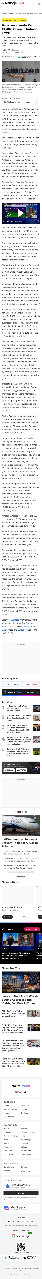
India (23, 1136)
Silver (4, 630)
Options (24, 1113)
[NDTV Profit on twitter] (14, 1221)
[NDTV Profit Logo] (21, 1085)
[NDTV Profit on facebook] (9, 1221)
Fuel (24, 626)
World (6, 1139)
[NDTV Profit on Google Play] (11, 1257)
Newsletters (9, 1167)
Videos (24, 1147)
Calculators (26, 1155)
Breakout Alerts (10, 1109)
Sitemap (35, 1268)
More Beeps (20, 877)
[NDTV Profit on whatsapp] (32, 1221)
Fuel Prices (8, 1154)
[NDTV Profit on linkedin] (23, 1221)
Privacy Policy (26, 1268)
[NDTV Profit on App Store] (30, 1257)
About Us (7, 1268)
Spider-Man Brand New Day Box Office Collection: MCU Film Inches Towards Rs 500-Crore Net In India (13, 1029)
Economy (7, 1132)
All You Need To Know (12, 907)
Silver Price (26, 1151)
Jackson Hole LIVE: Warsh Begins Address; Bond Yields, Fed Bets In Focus (20, 999)
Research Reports (28, 1132)
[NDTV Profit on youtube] (28, 1221)
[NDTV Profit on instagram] (18, 1221)
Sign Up (21, 1193)
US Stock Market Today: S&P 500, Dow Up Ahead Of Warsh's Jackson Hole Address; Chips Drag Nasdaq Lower (13, 1046)
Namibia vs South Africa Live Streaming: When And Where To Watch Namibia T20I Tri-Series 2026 (13, 1062)
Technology (26, 1139)
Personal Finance (11, 1136)
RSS (21, 1271)
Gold (29, 626)
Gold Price (8, 1151)
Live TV (24, 1109)
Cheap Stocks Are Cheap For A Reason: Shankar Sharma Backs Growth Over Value (16, 955)
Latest (21, 630)
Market (5, 623)
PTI (9, 50)
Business (15, 50)
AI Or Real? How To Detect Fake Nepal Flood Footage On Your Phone (13, 1013)
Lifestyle (24, 1143)
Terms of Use (16, 1268)
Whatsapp (25, 1171)
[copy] (39, 57)
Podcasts (7, 1171)
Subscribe (7, 917)
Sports (6, 1143)
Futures (7, 1113)
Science (7, 1147)
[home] (14, 2)
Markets (7, 1128)
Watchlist (25, 1106)
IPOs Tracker (9, 1117)
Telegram (25, 1167)
